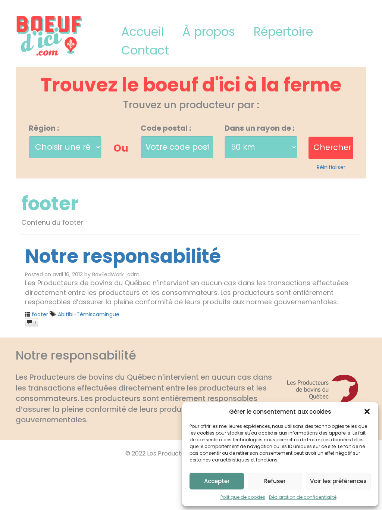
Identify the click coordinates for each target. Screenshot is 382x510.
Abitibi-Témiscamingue (88, 314)
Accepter (217, 481)
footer (40, 314)
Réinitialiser (331, 167)
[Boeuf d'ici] (49, 35)
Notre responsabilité (123, 256)
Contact (145, 50)
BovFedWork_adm (116, 274)
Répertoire (283, 31)
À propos (208, 31)
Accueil (142, 31)
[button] (367, 411)
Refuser (275, 481)
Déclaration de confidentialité (302, 497)
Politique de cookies (242, 497)
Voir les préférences (338, 481)
